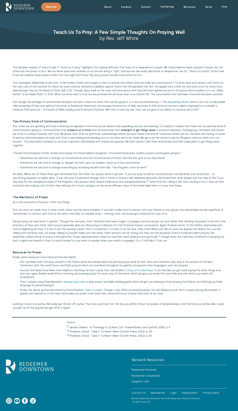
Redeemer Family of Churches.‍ (185, 398)
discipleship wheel (178, 102)
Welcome (51, 6)
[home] (20, 7)
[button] (108, 7)
